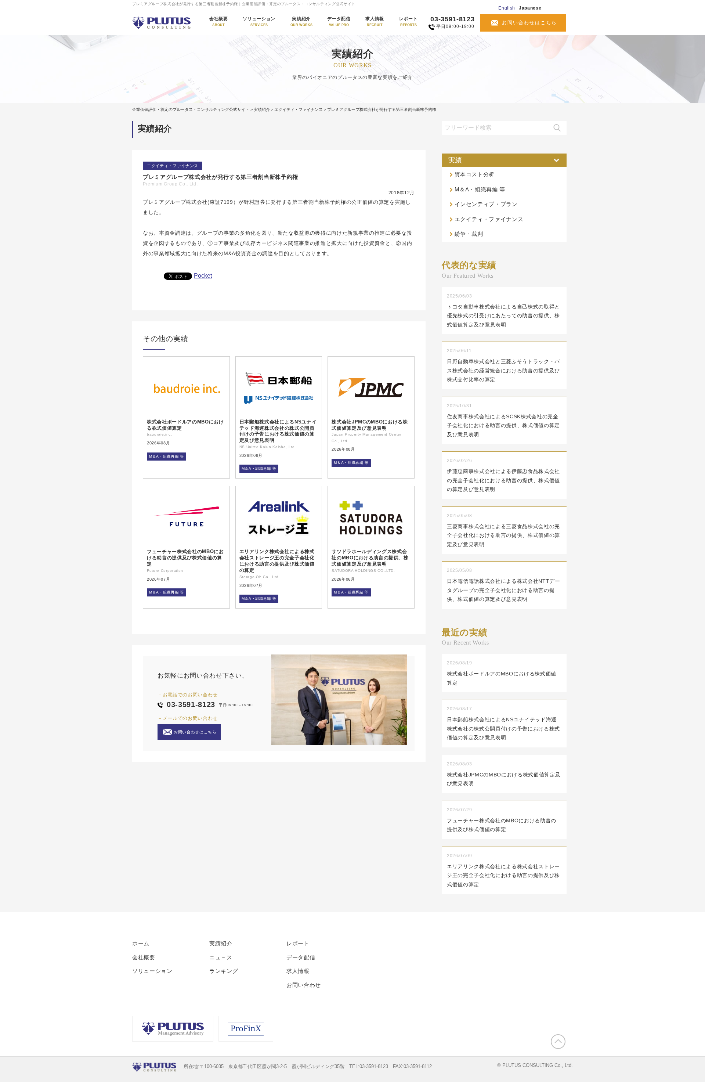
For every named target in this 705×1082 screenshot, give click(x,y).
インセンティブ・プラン (486, 204)
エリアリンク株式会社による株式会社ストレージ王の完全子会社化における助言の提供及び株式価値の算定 (277, 561)
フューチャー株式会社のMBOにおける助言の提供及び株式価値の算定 (185, 558)
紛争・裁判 (469, 234)
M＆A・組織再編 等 (166, 456)
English (506, 8)
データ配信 (338, 22)
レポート (408, 22)
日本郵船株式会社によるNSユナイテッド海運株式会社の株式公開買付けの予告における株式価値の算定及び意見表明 (278, 431)
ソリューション (259, 22)
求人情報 (374, 22)
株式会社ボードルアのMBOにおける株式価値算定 (185, 425)
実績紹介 (301, 22)
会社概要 (218, 22)
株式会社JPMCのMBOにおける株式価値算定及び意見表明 (370, 425)
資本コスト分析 (475, 174)
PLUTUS (162, 23)
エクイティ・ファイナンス (172, 165)
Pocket (203, 276)
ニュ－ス (220, 957)
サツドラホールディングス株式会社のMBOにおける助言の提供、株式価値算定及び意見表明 (370, 558)
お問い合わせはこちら (529, 22)
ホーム (140, 943)
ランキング (223, 971)
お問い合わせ (303, 985)
